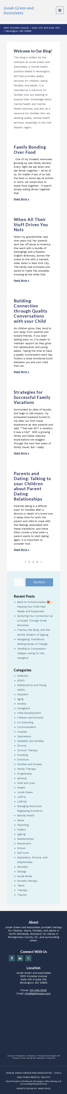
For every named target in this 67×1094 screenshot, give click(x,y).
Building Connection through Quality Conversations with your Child (30, 311)
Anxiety (21, 703)
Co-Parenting (25, 722)
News (20, 820)
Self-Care (23, 852)
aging (20, 699)
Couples (22, 731)
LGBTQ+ (22, 801)
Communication (26, 727)
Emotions (23, 759)
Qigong (21, 834)
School (21, 848)
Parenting (23, 825)
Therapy (22, 890)
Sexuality (22, 866)
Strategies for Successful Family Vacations (32, 397)
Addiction (23, 675)
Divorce (21, 745)
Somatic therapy (27, 880)
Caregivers (23, 708)
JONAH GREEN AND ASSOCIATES (33, 1073)
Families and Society (29, 764)
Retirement (24, 843)
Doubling (22, 755)
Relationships (25, 838)
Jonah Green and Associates (18, 10)
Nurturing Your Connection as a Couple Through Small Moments (35, 620)
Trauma (21, 894)
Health (21, 787)
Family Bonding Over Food (30, 149)
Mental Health (25, 815)
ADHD (21, 680)
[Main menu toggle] (60, 10)
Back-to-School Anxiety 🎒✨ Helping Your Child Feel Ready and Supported (35, 606)
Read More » (21, 199)
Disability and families (30, 741)
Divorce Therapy (27, 750)
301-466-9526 (38, 990)
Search (39, 582)
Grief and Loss (26, 783)
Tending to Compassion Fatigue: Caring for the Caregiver (31, 653)
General (22, 778)
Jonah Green (25, 792)
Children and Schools (30, 717)
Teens (21, 885)
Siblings (21, 871)
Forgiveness (24, 773)
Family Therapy (26, 768)
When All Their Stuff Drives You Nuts (31, 224)
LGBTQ (21, 796)
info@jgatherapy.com (38, 993)
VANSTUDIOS (44, 1088)
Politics (21, 829)
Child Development (29, 713)
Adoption (22, 694)
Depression (24, 736)
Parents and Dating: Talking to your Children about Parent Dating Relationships (32, 486)
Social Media (24, 876)
